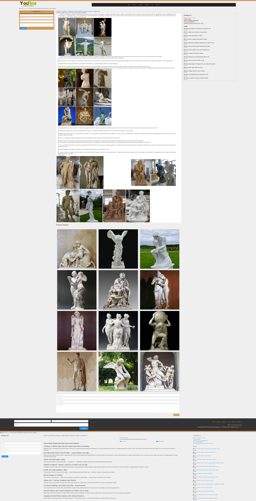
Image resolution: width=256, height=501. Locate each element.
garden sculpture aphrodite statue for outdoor (195, 70)
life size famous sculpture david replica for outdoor (196, 39)
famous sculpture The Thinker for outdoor (194, 53)
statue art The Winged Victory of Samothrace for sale (196, 74)
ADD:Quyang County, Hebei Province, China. (194, 23)
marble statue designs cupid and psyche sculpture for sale (197, 28)
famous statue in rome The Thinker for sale (194, 60)
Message (147, 4)
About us (134, 4)
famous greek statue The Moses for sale (194, 67)
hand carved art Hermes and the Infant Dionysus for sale (197, 46)
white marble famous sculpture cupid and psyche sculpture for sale (199, 42)
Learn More (75, 236)
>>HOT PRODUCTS (123, 437)
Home (129, 4)
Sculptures (140, 4)
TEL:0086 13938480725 (189, 22)
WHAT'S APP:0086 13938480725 (191, 20)
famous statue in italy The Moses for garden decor (196, 32)
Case (152, 4)
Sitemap (240, 427)
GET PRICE (124, 441)
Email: (235, 424)
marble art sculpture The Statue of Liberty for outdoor (196, 78)
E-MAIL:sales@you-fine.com (190, 17)
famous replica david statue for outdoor (193, 35)
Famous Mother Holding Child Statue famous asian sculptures (78, 11)
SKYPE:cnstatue (187, 19)
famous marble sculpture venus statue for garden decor (197, 49)
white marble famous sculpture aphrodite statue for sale (197, 56)
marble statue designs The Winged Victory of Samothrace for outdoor (200, 63)
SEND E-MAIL (161, 441)
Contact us (157, 4)
